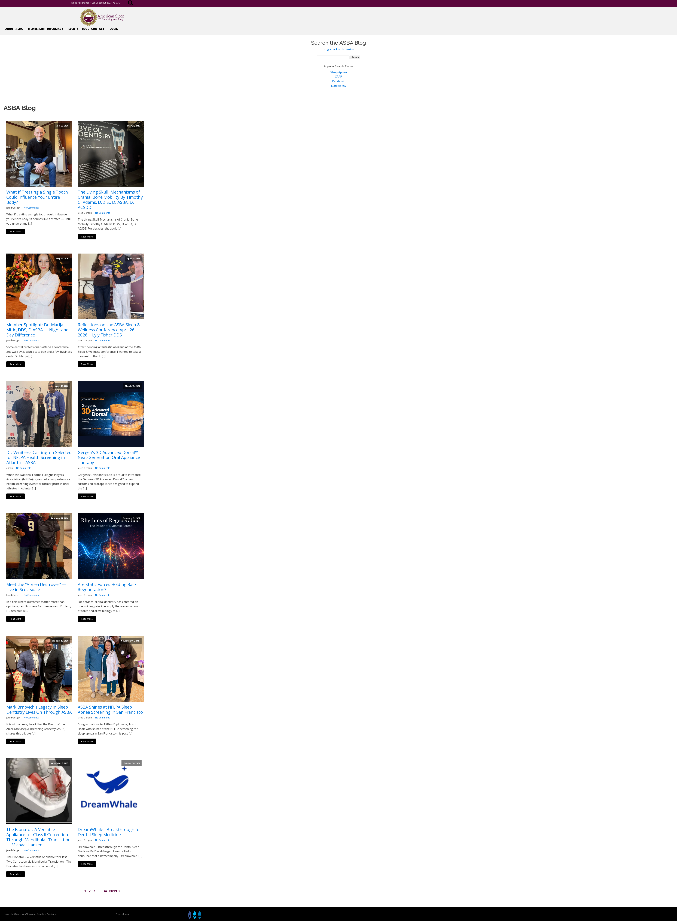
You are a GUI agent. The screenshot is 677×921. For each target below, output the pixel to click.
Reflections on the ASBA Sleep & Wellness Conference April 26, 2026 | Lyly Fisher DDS (109, 329)
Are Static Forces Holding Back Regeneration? (107, 587)
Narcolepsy (338, 86)
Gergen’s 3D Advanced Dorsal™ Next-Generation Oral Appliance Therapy (109, 457)
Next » (114, 891)
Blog (85, 29)
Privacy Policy (122, 914)
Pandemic (338, 81)
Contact (97, 29)
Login (114, 29)
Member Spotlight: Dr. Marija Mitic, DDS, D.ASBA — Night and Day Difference (37, 329)
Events (73, 29)
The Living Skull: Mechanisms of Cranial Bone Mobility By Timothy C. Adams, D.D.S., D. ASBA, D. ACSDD (110, 199)
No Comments (31, 207)
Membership (36, 29)
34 (105, 891)
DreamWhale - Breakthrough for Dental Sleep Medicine (109, 832)
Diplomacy (55, 29)
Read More (15, 231)
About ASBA (14, 29)
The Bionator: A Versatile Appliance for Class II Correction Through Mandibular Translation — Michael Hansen (38, 837)
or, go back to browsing (338, 49)
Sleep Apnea (338, 72)
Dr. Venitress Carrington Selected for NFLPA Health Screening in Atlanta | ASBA (39, 457)
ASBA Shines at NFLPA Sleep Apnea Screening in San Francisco (110, 710)
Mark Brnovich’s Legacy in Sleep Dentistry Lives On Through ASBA (39, 710)
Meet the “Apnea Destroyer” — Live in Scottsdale (36, 587)
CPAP (338, 77)
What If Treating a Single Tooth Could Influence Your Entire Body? (37, 197)
